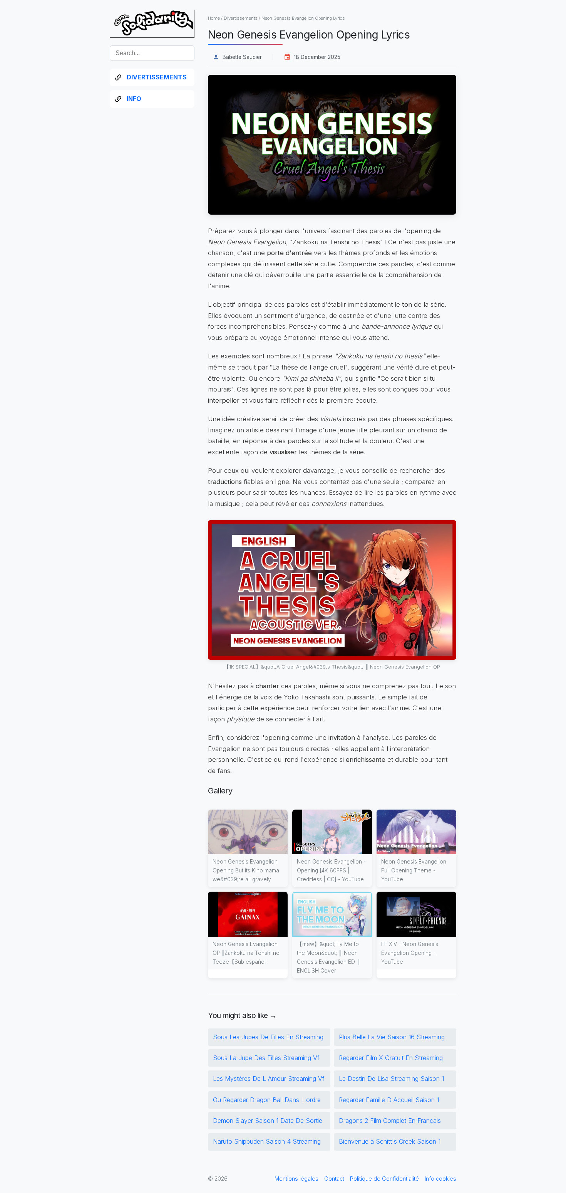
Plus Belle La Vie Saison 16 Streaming (392, 1037)
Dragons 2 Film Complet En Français (390, 1120)
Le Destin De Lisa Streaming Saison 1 (391, 1078)
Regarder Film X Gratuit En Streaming (391, 1058)
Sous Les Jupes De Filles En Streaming (268, 1037)
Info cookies (440, 1178)
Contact (334, 1178)
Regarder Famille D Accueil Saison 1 (389, 1100)
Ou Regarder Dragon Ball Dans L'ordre (267, 1100)
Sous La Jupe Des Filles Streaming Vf (266, 1058)
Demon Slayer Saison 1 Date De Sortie (267, 1120)
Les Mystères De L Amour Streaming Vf (269, 1078)
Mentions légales (296, 1178)
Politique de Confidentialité (384, 1178)
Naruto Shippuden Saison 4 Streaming (267, 1141)
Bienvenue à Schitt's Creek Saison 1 (389, 1141)
